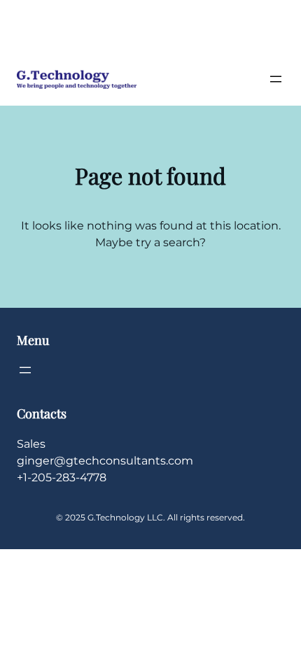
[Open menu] (275, 79)
